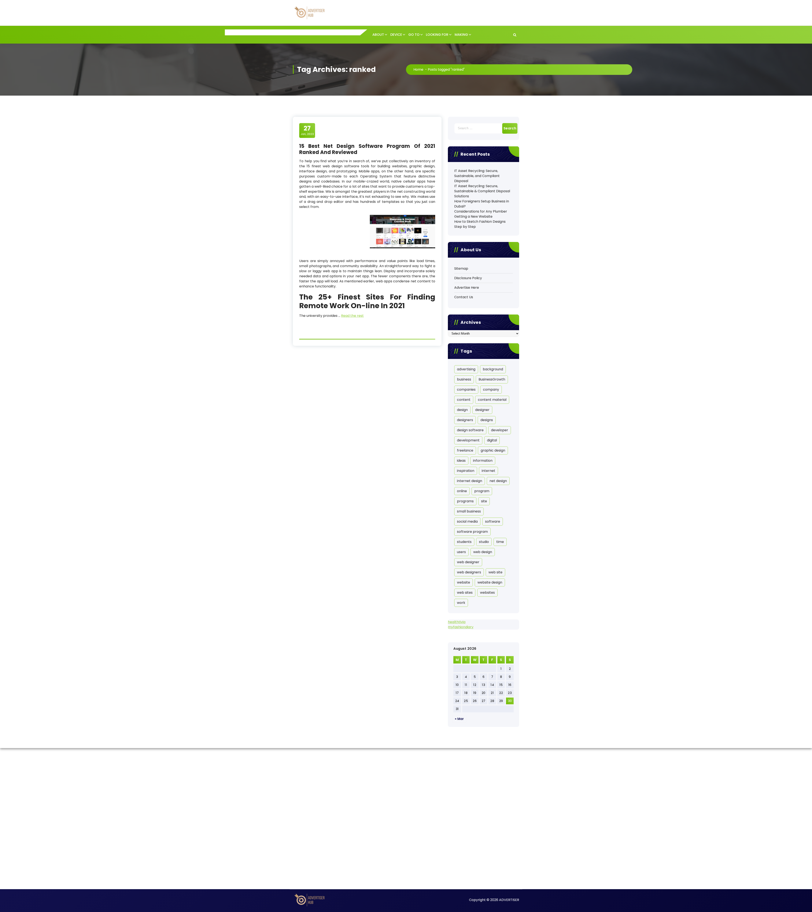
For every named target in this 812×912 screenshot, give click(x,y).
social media (467, 521)
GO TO (414, 34)
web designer (468, 562)
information (482, 460)
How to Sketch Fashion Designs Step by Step (480, 224)
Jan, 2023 (307, 130)
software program (472, 531)
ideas (461, 460)
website (463, 582)
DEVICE (396, 34)
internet (488, 470)
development (468, 440)
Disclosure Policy (468, 278)
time (500, 541)
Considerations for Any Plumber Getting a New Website (480, 214)
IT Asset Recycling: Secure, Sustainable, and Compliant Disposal (477, 175)
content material (492, 399)
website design (489, 582)
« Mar (459, 719)
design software (470, 430)
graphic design (493, 450)
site (484, 501)
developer (499, 430)
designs (486, 420)
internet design (469, 480)
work (461, 602)
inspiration (465, 470)
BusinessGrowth (492, 379)
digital (492, 440)
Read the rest (352, 315)
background (493, 369)
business (464, 379)
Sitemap (461, 268)
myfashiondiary (460, 627)
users (461, 551)
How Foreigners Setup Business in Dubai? (481, 204)
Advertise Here (466, 287)
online (462, 491)
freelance (465, 450)
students (464, 541)
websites (487, 592)
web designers (469, 572)
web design (482, 551)
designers (465, 420)
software (492, 521)
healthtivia (456, 621)
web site (495, 572)
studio (484, 541)
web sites (465, 592)
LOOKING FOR (437, 34)
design (462, 409)
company (491, 389)
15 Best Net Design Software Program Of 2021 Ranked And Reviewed (367, 149)
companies (466, 389)
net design (498, 480)
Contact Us (463, 297)
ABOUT (378, 34)
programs (465, 501)
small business (469, 511)
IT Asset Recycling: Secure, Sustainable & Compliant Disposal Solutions (482, 191)
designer (482, 409)
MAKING (461, 34)
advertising (466, 369)
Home (418, 69)
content (463, 399)
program (481, 491)
